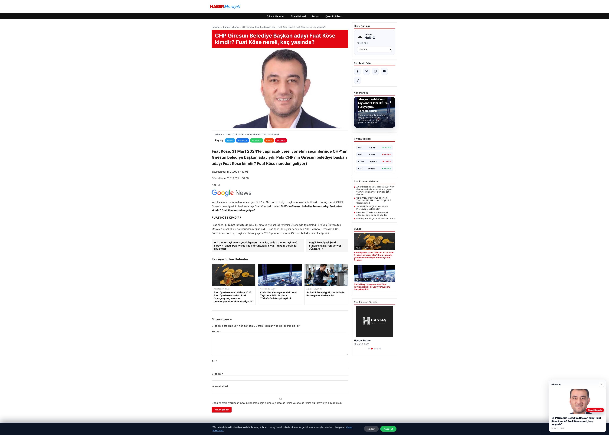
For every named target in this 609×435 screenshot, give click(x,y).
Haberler (216, 27)
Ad (214, 361)
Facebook (242, 140)
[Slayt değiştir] (369, 348)
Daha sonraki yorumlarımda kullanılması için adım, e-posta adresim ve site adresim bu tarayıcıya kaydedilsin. (277, 402)
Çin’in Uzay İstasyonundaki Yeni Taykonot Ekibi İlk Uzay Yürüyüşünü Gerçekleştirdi (373, 200)
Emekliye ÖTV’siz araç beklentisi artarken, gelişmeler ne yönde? (372, 213)
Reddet (371, 429)
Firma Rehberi (298, 16)
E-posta (217, 373)
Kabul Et (388, 429)
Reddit (269, 140)
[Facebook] (357, 71)
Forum (315, 16)
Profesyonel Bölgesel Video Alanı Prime (375, 218)
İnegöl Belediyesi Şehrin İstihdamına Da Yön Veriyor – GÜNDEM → (325, 245)
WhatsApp (256, 140)
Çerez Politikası (333, 16)
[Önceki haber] (383, 102)
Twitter (230, 140)
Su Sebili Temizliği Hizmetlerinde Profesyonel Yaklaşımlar (372, 207)
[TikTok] (357, 80)
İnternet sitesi (220, 386)
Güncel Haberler (275, 16)
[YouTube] (384, 71)
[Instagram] (375, 71)
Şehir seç (362, 43)
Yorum (217, 331)
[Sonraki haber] (390, 102)
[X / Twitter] (366, 71)
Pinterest (281, 140)
